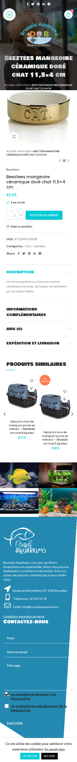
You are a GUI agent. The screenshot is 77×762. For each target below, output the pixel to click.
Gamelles (39, 246)
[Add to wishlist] (31, 380)
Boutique (23, 85)
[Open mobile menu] (9, 14)
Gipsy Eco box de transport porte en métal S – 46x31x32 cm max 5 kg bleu (55, 437)
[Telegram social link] (49, 4)
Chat (28, 246)
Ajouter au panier (44, 215)
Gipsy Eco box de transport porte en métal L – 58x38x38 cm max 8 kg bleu (22, 427)
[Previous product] (60, 161)
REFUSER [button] (49, 756)
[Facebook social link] (27, 4)
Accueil (10, 85)
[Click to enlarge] (14, 136)
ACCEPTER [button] (30, 756)
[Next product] (68, 161)
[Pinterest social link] (38, 4)
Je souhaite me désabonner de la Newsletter (39, 708)
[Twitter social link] (33, 4)
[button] (31, 388)
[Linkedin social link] (43, 4)
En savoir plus (54, 749)
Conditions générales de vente (23, 616)
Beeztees (12, 169)
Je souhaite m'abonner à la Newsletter (33, 696)
